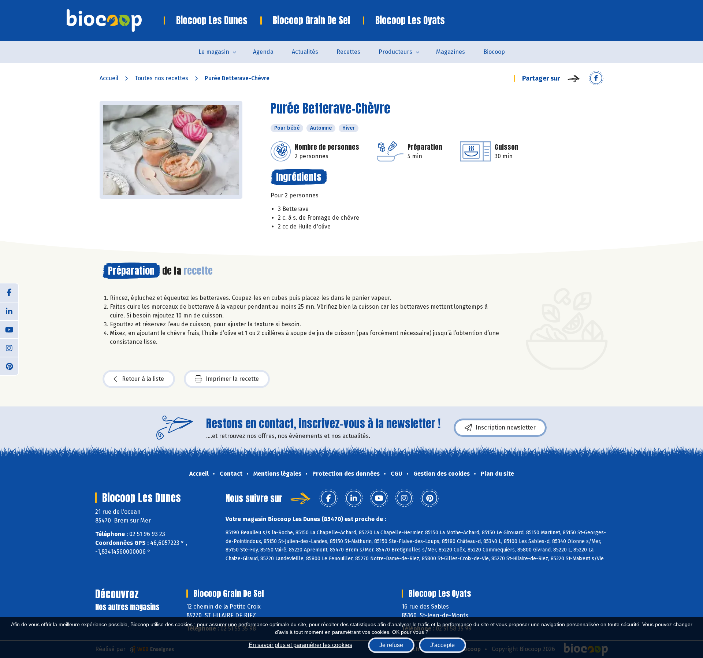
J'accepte (442, 645)
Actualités (305, 51)
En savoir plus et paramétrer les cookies (300, 645)
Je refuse (391, 645)
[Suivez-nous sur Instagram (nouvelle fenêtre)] (9, 347)
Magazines (450, 51)
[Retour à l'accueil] (115, 20)
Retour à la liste (143, 378)
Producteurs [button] (395, 51)
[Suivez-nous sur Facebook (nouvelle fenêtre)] (9, 292)
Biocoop (494, 51)
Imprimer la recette (232, 378)
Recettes (348, 51)
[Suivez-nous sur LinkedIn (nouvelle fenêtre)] (9, 311)
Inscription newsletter (506, 427)
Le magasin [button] (213, 51)
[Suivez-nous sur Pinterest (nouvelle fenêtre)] (9, 366)
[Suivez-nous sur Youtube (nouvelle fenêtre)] (9, 329)
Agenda (263, 51)
